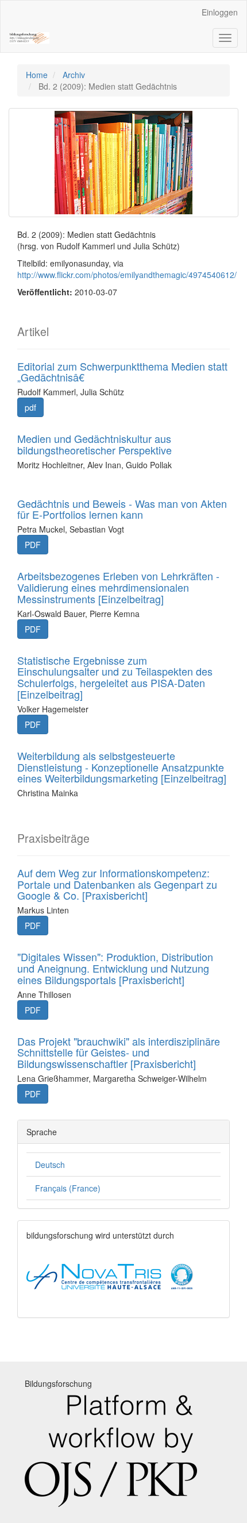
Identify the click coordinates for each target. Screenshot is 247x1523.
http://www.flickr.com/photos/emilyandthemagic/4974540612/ (127, 274)
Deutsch (50, 1164)
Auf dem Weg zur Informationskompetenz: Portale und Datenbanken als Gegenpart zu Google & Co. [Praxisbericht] (117, 884)
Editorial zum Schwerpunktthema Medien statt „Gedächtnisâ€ (122, 371)
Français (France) (68, 1188)
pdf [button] (30, 407)
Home (37, 74)
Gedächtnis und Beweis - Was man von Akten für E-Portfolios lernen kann (122, 509)
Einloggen (220, 12)
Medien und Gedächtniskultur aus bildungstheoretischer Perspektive (94, 444)
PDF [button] (33, 544)
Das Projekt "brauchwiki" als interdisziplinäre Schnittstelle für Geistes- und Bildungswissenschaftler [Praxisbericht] (118, 1052)
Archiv (74, 74)
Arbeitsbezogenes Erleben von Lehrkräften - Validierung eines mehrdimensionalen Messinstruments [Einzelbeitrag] (118, 587)
